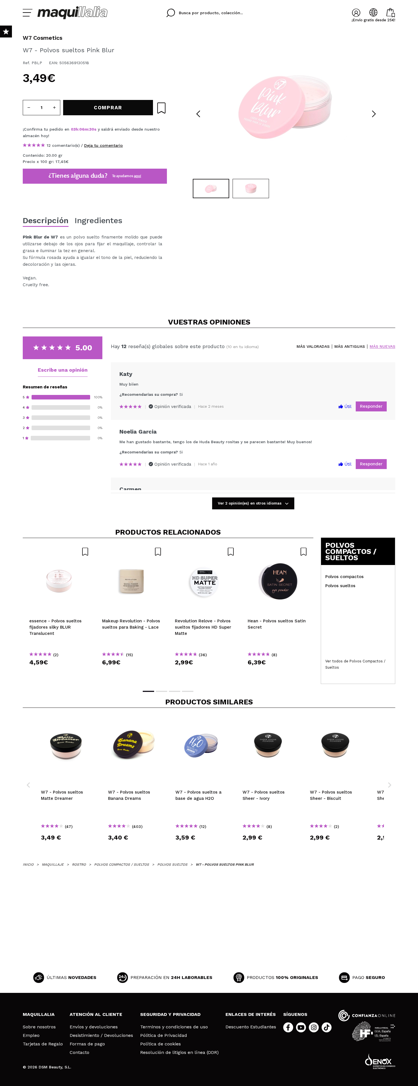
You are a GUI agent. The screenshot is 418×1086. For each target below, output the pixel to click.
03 (73, 129)
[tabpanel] (286, 105)
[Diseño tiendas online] (380, 1061)
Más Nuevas (382, 346)
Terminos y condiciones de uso (174, 1027)
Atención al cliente (96, 1014)
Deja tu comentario (103, 145)
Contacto (79, 1052)
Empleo (31, 1035)
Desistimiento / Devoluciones (101, 1035)
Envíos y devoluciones (94, 1027)
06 (81, 129)
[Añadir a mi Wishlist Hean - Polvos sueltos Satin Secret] (277, 552)
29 (91, 129)
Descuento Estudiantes (250, 1027)
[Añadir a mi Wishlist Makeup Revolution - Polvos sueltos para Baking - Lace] (132, 552)
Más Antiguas (349, 346)
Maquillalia (39, 1014)
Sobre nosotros (39, 1027)
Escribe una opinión (63, 370)
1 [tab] (148, 691)
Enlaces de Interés (250, 1014)
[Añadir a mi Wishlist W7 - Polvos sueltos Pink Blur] (161, 108)
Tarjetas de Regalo (43, 1044)
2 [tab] (161, 691)
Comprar (59, 672)
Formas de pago (87, 1044)
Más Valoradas (313, 346)
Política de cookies (160, 1044)
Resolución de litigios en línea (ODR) (179, 1052)
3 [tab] (174, 691)
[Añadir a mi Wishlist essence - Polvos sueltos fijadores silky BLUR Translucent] (59, 552)
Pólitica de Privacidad (163, 1035)
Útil (347, 406)
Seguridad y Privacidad (170, 1014)
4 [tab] (187, 691)
